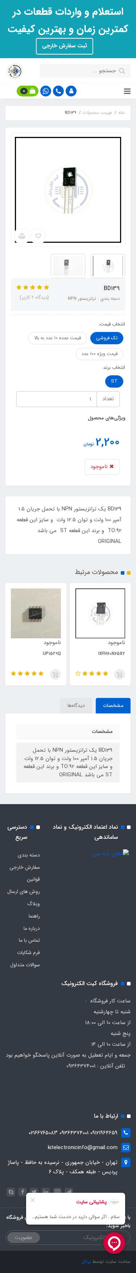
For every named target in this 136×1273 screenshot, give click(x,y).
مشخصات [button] (113, 705)
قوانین (33, 879)
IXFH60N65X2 (111, 653)
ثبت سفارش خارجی (64, 46)
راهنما (34, 916)
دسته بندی (29, 855)
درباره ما (32, 928)
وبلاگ (33, 904)
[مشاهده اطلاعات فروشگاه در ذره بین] (111, 853)
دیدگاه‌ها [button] (76, 705)
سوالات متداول (25, 965)
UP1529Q (52, 653)
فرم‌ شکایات (28, 953)
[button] (71, 91)
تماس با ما (29, 940)
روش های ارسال (23, 892)
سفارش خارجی (24, 867)
